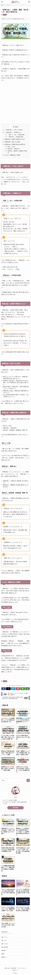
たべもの (5, 943)
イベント (5, 937)
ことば (4, 14)
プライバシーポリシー (21, 968)
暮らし (5, 957)
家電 (4, 950)
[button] (3, 688)
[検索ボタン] (29, 2)
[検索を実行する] (28, 780)
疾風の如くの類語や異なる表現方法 (15, 144)
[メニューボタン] (2, 2)
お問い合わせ (7, 968)
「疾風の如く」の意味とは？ (13, 132)
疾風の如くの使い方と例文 (12, 142)
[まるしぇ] (15, 2)
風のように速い (11, 146)
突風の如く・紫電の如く (14, 148)
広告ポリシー (15, 970)
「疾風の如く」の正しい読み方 (14, 129)
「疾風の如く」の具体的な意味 (15, 136)
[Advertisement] (15, 102)
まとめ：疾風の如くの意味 (12, 155)
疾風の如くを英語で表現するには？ (15, 139)
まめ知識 (5, 947)
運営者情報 (15, 807)
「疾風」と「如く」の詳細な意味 (16, 134)
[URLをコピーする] (27, 688)
